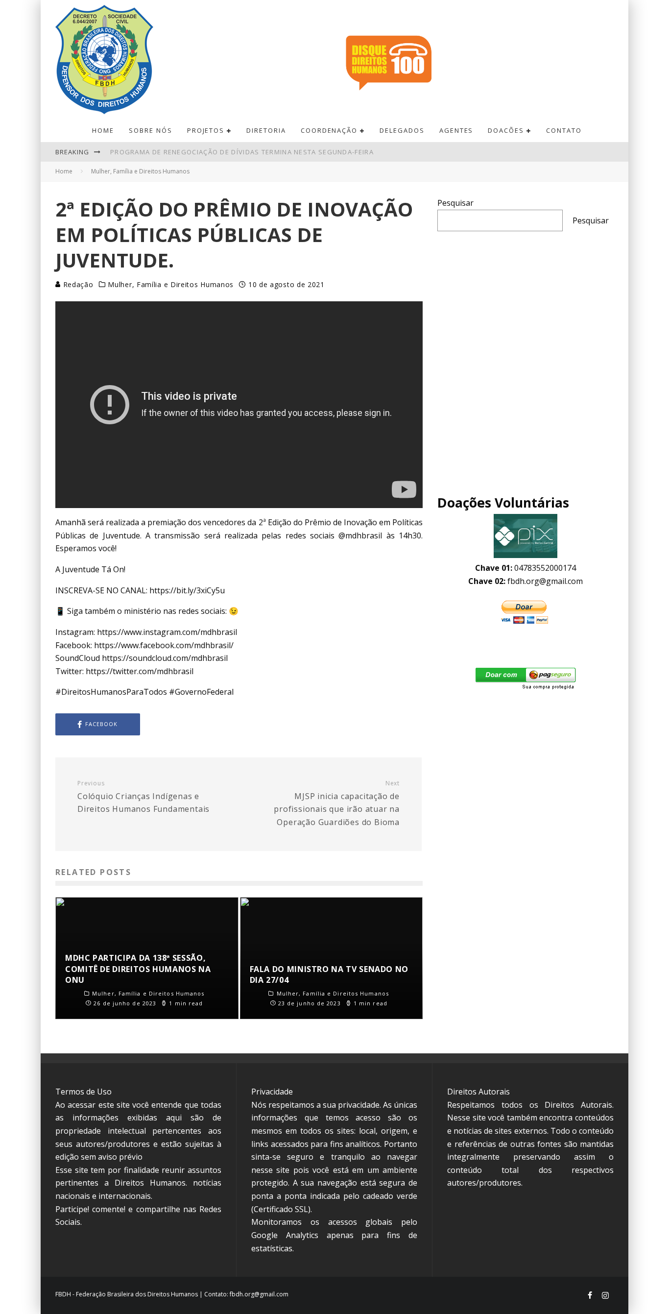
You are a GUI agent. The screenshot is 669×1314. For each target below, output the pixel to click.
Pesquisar (455, 202)
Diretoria (266, 130)
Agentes (456, 130)
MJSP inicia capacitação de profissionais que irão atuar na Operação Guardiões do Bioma (337, 803)
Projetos (206, 130)
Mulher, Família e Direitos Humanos (171, 284)
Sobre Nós (150, 130)
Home (103, 130)
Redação (77, 284)
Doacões (506, 130)
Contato (564, 130)
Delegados (402, 130)
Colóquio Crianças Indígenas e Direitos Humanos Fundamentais (143, 796)
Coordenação (329, 130)
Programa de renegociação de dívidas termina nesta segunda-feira (242, 151)
